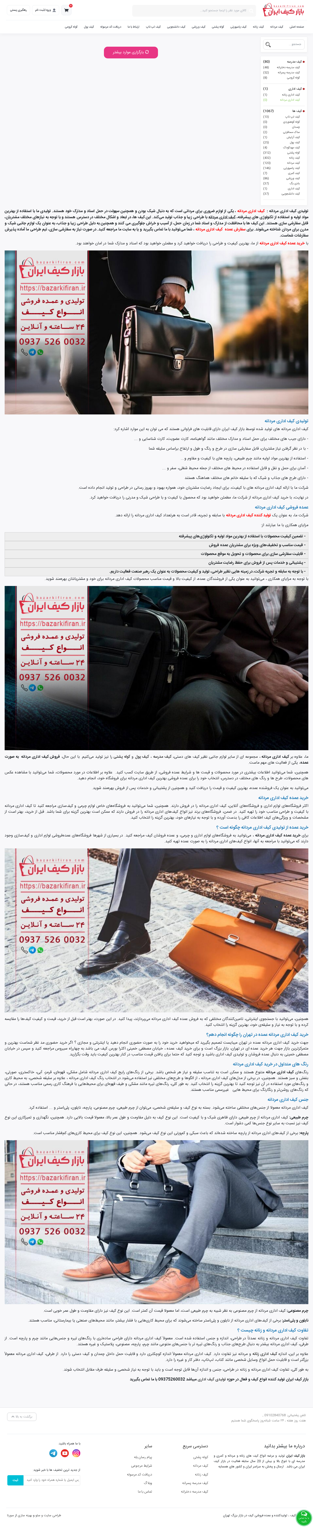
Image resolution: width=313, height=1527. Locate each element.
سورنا (10, 1515)
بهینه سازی (25, 1515)
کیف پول (89, 26)
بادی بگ (281, 183)
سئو (37, 1515)
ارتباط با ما (133, 26)
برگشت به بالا (23, 1416)
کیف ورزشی (198, 26)
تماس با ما (145, 1492)
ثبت (15, 1480)
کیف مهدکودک (281, 147)
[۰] (66, 11)
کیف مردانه (276, 26)
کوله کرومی (71, 26)
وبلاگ (148, 1483)
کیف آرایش (281, 137)
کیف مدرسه (282, 62)
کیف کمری (281, 173)
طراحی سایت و (50, 1515)
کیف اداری (282, 89)
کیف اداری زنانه (281, 95)
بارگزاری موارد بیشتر (129, 52)
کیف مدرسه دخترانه (281, 67)
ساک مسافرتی (281, 132)
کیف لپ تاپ (153, 26)
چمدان (281, 127)
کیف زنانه (258, 26)
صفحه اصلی (297, 26)
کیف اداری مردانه (281, 100)
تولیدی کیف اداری (212, 1379)
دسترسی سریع (195, 1446)
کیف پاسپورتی (238, 26)
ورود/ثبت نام (43, 10)
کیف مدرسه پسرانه (281, 72)
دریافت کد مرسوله (110, 26)
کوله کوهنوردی (281, 122)
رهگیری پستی (18, 10)
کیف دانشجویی (176, 26)
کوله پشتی (218, 26)
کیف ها (282, 111)
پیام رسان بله (143, 1457)
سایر (148, 1446)
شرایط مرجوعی (141, 1466)
